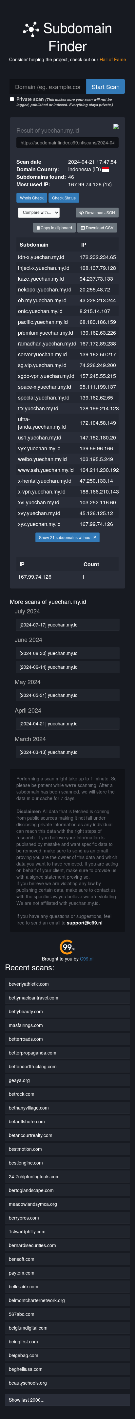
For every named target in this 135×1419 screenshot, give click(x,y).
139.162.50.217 (98, 354)
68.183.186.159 (98, 322)
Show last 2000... (27, 1399)
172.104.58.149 (98, 422)
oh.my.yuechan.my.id (42, 300)
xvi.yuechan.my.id (38, 502)
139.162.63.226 (98, 332)
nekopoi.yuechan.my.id (44, 289)
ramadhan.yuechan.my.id (47, 343)
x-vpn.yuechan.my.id (42, 491)
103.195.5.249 (96, 459)
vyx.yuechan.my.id (39, 448)
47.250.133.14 (96, 480)
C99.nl (86, 958)
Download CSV (99, 227)
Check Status (64, 197)
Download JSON (99, 212)
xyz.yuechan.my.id (39, 524)
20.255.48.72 (95, 289)
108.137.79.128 (98, 267)
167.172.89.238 (98, 343)
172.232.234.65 (98, 257)
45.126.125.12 (96, 513)
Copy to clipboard (56, 227)
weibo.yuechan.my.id (42, 459)
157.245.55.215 (98, 376)
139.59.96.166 (96, 448)
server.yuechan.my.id (42, 354)
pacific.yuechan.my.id (43, 322)
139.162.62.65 (96, 397)
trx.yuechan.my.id (38, 408)
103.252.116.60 (98, 502)
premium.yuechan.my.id (45, 332)
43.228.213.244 (98, 300)
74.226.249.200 (98, 365)
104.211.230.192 (99, 470)
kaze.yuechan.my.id (41, 278)
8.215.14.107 (95, 311)
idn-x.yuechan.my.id (41, 257)
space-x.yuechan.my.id (44, 386)
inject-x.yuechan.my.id (43, 267)
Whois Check (32, 197)
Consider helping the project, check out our (67, 59)
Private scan (64, 101)
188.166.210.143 (99, 491)
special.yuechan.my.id (43, 397)
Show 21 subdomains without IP (67, 537)
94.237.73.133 (96, 278)
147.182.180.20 (98, 437)
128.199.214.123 (99, 408)
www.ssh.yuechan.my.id (46, 470)
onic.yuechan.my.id (40, 311)
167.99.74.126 (96, 524)
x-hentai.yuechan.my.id (44, 480)
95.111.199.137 (98, 386)
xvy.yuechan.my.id (39, 513)
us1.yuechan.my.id (39, 437)
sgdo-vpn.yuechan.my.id (46, 376)
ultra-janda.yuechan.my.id (42, 422)
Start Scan (106, 86)
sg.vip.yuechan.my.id (42, 365)
